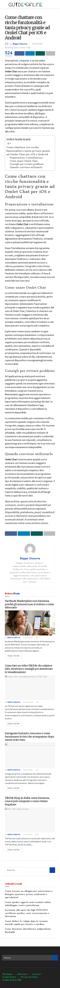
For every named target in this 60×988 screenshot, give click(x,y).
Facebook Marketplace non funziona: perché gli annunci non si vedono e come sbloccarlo (29, 604)
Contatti (36, 974)
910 (36, 638)
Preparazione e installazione (26, 158)
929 (36, 834)
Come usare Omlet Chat (24, 161)
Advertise (22, 974)
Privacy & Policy (29, 977)
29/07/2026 (28, 770)
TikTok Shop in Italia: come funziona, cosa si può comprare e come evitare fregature (27, 801)
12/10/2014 (37, 44)
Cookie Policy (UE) (11, 980)
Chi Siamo (7, 974)
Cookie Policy (9, 977)
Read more (14, 656)
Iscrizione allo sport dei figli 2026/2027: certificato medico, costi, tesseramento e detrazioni (27, 913)
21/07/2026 (27, 834)
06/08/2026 (28, 702)
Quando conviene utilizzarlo (26, 167)
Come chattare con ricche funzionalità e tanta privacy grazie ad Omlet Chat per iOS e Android (28, 151)
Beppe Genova (20, 44)
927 (36, 770)
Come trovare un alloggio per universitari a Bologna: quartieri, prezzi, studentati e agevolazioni (29, 894)
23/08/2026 (28, 638)
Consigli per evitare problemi (27, 164)
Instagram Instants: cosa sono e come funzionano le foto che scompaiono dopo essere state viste (29, 736)
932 (37, 702)
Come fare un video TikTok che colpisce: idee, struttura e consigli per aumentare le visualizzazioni (29, 669)
